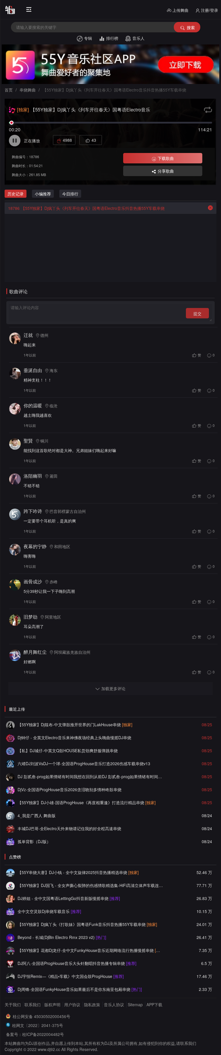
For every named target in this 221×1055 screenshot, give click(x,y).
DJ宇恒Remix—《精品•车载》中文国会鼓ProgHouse (71, 976)
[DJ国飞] (10, 885)
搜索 (191, 27)
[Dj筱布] (10, 724)
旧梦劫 (30, 616)
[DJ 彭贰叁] (10, 776)
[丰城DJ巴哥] (10, 828)
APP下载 (154, 1004)
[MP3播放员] (10, 763)
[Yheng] (10, 976)
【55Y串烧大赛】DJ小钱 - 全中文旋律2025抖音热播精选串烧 (78, 872)
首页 (9, 90)
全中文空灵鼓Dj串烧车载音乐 (49, 911)
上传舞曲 (180, 10)
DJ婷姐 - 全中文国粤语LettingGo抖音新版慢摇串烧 (69, 898)
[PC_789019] (10, 815)
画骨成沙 (33, 581)
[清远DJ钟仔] (10, 737)
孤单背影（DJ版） (34, 841)
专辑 (88, 38)
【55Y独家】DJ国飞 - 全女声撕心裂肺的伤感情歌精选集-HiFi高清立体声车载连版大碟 (91, 885)
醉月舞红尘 (35, 652)
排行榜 (112, 38)
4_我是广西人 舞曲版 (37, 815)
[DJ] (10, 937)
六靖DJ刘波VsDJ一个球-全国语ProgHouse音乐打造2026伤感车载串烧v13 (84, 763)
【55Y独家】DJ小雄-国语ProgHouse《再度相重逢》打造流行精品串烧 (87, 802)
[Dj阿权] (10, 750)
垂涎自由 (33, 370)
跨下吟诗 (33, 511)
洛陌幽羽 (33, 476)
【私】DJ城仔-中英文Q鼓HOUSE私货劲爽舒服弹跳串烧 (68, 750)
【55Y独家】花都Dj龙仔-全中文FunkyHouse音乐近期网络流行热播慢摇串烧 (91, 950)
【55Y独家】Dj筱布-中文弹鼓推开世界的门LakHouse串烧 (75, 724)
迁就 (28, 335)
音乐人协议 (114, 1004)
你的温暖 (33, 405)
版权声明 (52, 1004)
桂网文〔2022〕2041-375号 (37, 1025)
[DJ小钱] (10, 872)
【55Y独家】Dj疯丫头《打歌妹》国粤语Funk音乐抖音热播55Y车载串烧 (87, 924)
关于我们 (13, 1004)
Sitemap (135, 1004)
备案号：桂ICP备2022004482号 (35, 1034)
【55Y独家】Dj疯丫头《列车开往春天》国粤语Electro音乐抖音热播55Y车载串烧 (86, 208)
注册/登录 (209, 10)
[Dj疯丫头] (10, 924)
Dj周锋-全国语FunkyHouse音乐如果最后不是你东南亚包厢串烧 (80, 989)
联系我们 (32, 1004)
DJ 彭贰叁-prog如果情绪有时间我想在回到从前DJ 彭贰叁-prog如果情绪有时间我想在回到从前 (91, 776)
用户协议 (72, 1004)
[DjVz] (10, 789)
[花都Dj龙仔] (10, 950)
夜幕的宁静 (35, 546)
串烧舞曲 (28, 90)
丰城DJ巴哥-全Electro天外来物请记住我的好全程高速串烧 (69, 828)
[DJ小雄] (10, 802)
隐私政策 (92, 1004)
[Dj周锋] (10, 989)
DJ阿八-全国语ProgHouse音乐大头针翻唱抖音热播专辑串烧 (77, 963)
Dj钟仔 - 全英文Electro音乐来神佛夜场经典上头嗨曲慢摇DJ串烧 (74, 737)
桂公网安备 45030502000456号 (41, 1016)
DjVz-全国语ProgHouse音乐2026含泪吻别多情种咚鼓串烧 (69, 789)
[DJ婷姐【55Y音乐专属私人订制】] (10, 898)
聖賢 (28, 440)
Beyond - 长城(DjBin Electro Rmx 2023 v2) (62, 937)
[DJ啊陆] (10, 841)
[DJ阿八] (10, 963)
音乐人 (138, 38)
